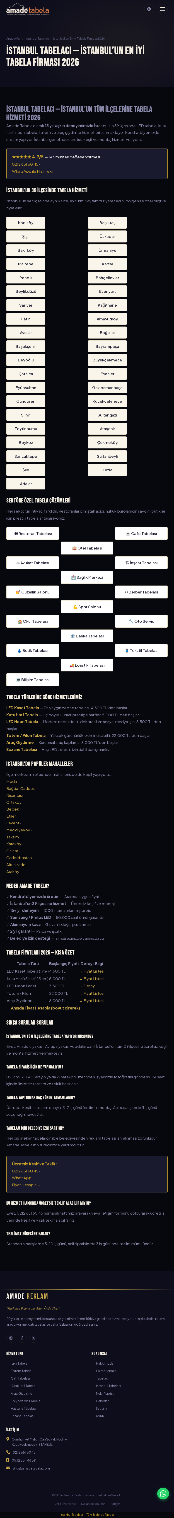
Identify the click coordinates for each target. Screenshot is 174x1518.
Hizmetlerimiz (106, 1371)
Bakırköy (26, 250)
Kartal (107, 263)
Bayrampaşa (107, 346)
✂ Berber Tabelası (141, 591)
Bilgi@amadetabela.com (31, 1468)
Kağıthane (107, 305)
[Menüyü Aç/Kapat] (163, 9)
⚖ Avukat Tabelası (32, 562)
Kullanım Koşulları (93, 1504)
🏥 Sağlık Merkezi (87, 577)
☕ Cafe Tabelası (141, 533)
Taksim (12, 836)
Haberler (102, 1401)
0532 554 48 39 (24, 1460)
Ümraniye (107, 250)
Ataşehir (107, 428)
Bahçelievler (107, 277)
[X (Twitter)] (33, 1338)
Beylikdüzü (26, 291)
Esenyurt (107, 291)
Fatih (26, 318)
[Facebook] (22, 1338)
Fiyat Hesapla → (26, 1184)
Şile (25, 469)
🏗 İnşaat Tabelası (141, 562)
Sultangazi (107, 414)
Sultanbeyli (107, 456)
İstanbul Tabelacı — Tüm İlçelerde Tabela (87, 1514)
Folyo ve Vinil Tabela (25, 1401)
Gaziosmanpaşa (107, 387)
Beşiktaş (107, 222)
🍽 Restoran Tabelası (33, 533)
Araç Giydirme (21, 1393)
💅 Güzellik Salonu (33, 591)
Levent (12, 822)
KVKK (100, 1416)
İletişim (101, 1408)
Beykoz (26, 442)
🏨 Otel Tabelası (87, 547)
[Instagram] (10, 1338)
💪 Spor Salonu (87, 606)
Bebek (12, 808)
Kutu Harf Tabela (23, 1386)
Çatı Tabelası (20, 1378)
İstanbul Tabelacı (108, 1386)
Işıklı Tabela (19, 1363)
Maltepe (26, 263)
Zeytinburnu (25, 428)
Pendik (25, 277)
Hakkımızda (105, 1363)
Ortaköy (14, 802)
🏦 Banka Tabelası (87, 635)
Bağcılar (107, 332)
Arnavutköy (107, 318)
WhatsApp (21, 1177)
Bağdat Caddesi (20, 788)
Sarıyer (25, 305)
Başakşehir (26, 346)
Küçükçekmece (107, 401)
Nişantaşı (14, 795)
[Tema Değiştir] (149, 9)
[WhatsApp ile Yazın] (163, 1493)
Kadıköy (26, 222)
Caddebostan (19, 857)
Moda (11, 781)
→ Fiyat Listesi (91, 970)
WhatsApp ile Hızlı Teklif (33, 171)
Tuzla (107, 469)
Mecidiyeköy (18, 829)
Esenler (107, 373)
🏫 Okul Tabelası (32, 621)
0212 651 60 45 (25, 164)
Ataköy (12, 871)
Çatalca (26, 373)
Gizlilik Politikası (64, 1504)
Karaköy (13, 843)
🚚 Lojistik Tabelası (87, 665)
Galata (12, 850)
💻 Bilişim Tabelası (33, 679)
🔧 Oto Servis (141, 621)
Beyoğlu (26, 359)
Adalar (26, 483)
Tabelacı (102, 1378)
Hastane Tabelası (23, 1408)
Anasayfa (13, 38)
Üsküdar (107, 236)
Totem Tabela (21, 1371)
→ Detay (87, 985)
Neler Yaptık (105, 1393)
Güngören (25, 401)
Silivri (26, 414)
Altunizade (15, 864)
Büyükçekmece (107, 359)
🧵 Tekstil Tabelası (141, 650)
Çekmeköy (107, 442)
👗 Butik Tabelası (32, 650)
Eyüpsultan (26, 387)
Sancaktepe (25, 456)
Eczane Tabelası (22, 1416)
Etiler (11, 815)
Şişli (25, 236)
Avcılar (26, 332)
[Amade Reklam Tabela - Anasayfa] (27, 9)
